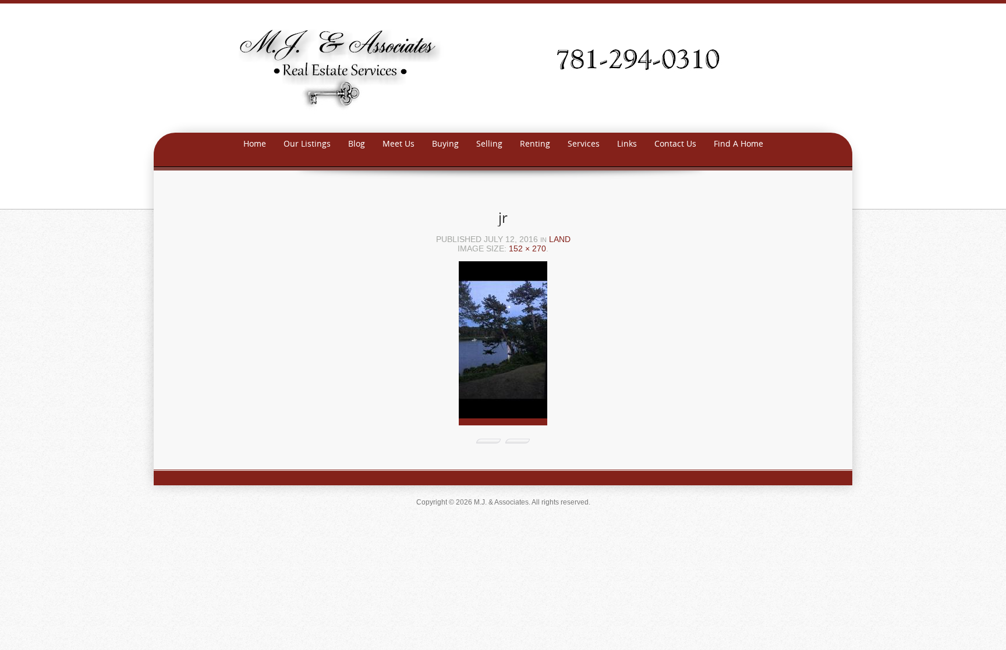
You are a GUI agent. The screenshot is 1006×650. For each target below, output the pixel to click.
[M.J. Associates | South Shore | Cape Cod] (503, 67)
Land (560, 239)
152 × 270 (527, 248)
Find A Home (738, 143)
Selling (489, 143)
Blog (356, 143)
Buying (445, 143)
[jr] (503, 347)
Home (254, 143)
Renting (535, 143)
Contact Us (675, 143)
